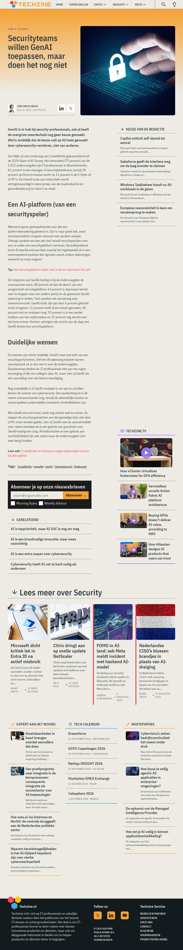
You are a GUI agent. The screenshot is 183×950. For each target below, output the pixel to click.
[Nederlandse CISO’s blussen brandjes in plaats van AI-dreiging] (155, 622)
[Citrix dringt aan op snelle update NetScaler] (70, 622)
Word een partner (153, 913)
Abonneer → (76, 495)
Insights (119, 4)
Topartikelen (78, 4)
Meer (138, 4)
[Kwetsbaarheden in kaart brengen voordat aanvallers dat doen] (17, 746)
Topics (98, 4)
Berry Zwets (14, 690)
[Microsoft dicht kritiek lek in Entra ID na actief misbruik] (28, 622)
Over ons (146, 922)
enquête (38, 466)
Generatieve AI (63, 466)
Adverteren (148, 918)
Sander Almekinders (105, 697)
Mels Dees (56, 684)
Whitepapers (143, 724)
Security (23, 29)
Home (59, 4)
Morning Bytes (26, 503)
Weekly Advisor (55, 503)
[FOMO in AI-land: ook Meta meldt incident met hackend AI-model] (113, 622)
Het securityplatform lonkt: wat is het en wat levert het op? (52, 270)
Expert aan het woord (36, 724)
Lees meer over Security (61, 592)
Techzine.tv (136, 431)
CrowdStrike (25, 466)
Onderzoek (80, 466)
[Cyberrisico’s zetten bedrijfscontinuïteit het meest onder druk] (132, 746)
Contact (145, 926)
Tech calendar (87, 724)
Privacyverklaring (153, 939)
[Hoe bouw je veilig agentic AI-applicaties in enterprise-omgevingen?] (132, 783)
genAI (49, 466)
